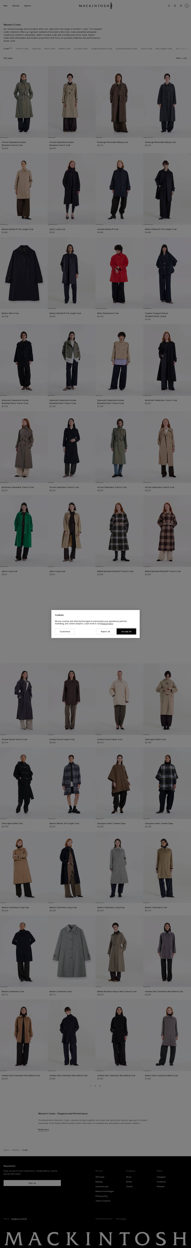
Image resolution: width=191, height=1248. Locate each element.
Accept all (126, 631)
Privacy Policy (106, 624)
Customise (65, 631)
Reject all (105, 631)
